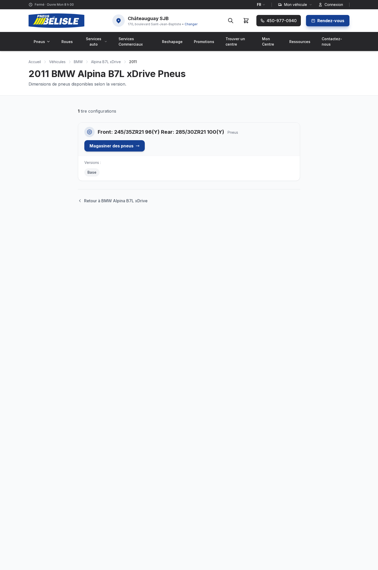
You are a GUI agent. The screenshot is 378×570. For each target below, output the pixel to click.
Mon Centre (268, 41)
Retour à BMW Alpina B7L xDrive (116, 200)
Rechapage (172, 41)
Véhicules (57, 62)
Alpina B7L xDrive (106, 62)
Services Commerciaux (131, 41)
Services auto (93, 41)
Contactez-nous (332, 41)
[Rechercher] (231, 20)
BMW (78, 62)
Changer (191, 24)
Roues (67, 41)
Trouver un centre (235, 41)
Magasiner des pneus (111, 145)
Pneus (39, 41)
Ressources (299, 41)
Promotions (204, 41)
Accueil (35, 62)
